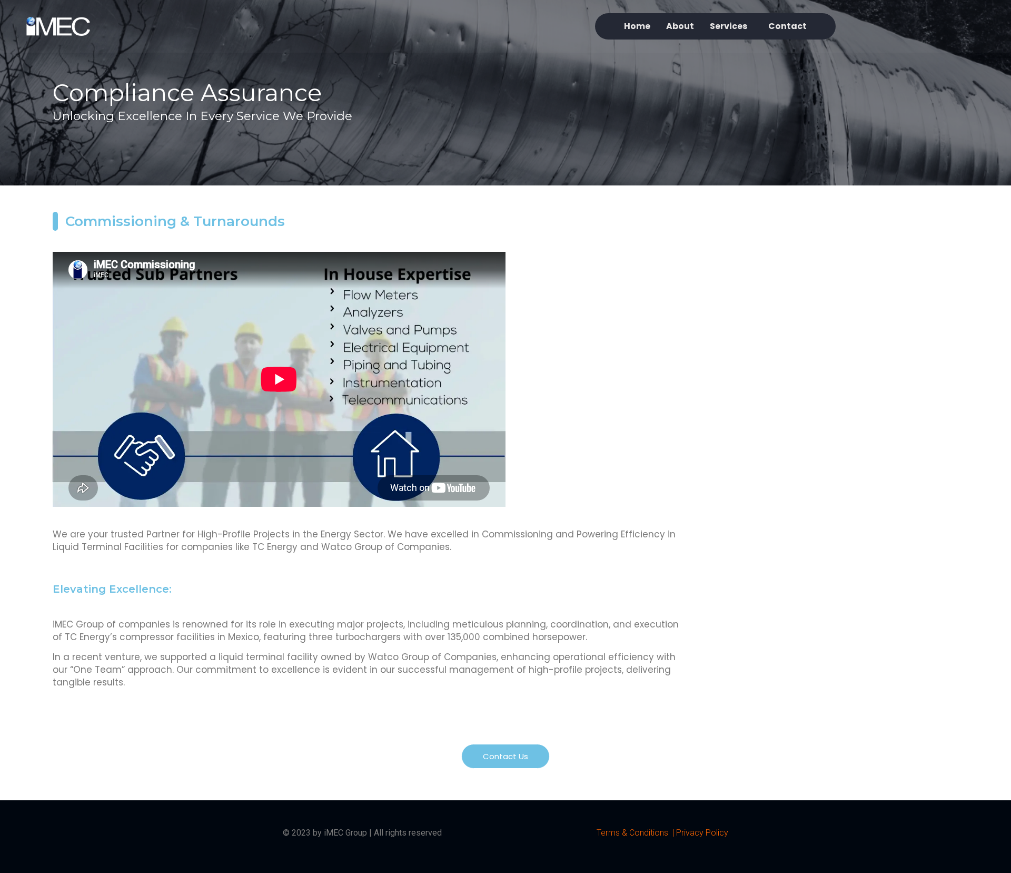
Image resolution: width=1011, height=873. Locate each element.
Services (728, 26)
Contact (787, 26)
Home (637, 26)
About (680, 26)
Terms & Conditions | (636, 833)
